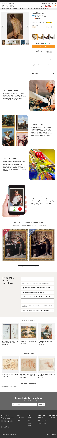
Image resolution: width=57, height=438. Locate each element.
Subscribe (41, 404)
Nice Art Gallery (8, 6)
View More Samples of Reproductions (28, 266)
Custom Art (29, 8)
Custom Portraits (20, 417)
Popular (18, 420)
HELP (9, 3)
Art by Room (22, 8)
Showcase (45, 8)
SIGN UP (51, 3)
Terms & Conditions (42, 423)
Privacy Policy (41, 422)
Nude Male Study (14, 10)
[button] (2, 26)
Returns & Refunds (42, 420)
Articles (29, 423)
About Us (30, 417)
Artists (3, 8)
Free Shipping (47, 6)
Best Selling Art (38, 8)
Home (2, 10)
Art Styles (8, 8)
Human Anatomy (13, 386)
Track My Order (52, 417)
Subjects (15, 8)
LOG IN (54, 3)
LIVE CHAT (13, 3)
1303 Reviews (38, 18)
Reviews (29, 422)
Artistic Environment (5, 386)
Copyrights (30, 426)
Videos (29, 425)
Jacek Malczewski (7, 10)
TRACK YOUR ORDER (44, 3)
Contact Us (40, 417)
